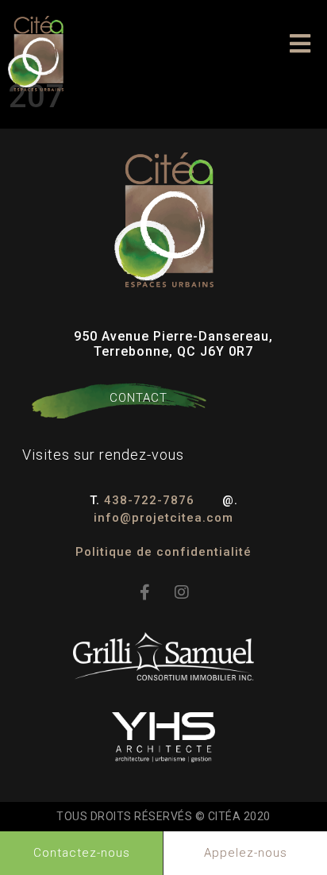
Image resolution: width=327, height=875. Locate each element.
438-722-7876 (151, 500)
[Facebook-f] (145, 592)
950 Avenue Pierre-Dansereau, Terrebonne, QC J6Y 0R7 (173, 344)
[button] (300, 43)
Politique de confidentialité (163, 552)
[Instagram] (182, 592)
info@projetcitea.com (163, 518)
